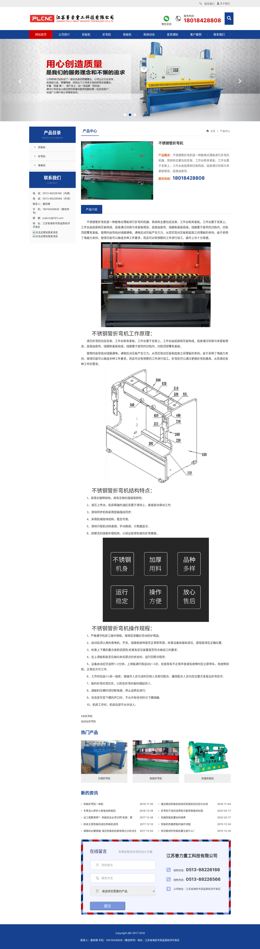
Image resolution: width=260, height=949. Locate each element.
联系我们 (219, 34)
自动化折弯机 (88, 721)
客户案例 (195, 34)
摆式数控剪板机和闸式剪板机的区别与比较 (184, 803)
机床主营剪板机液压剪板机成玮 (100, 824)
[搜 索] (229, 18)
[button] (19, 80)
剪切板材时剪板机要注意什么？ (178, 830)
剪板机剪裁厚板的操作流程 (176, 824)
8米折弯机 (87, 716)
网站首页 (41, 34)
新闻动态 (149, 34)
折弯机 (106, 34)
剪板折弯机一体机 (93, 803)
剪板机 (86, 34)
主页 (212, 130)
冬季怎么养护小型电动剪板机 (99, 810)
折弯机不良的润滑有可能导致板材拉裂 (182, 810)
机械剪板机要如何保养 (173, 817)
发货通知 (172, 34)
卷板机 (127, 34)
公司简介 (64, 34)
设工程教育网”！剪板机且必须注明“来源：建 (107, 817)
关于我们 (224, 3)
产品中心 (225, 130)
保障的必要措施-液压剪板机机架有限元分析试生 (110, 830)
